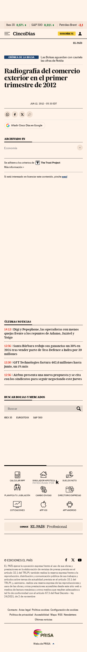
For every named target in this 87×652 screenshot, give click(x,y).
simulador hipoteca (44, 480)
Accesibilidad (41, 614)
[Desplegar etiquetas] (80, 147)
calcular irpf (17, 480)
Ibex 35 (10, 25)
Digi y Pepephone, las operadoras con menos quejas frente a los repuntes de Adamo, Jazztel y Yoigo (41, 333)
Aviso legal (25, 610)
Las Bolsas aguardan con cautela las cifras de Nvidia (61, 58)
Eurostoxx (22, 417)
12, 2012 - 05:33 (43, 103)
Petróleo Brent (68, 25)
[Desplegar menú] (7, 33)
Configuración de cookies (64, 610)
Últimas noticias (17, 321)
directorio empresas (69, 495)
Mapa (53, 614)
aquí (64, 176)
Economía (10, 148)
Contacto (13, 610)
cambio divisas (44, 495)
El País (77, 43)
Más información (13, 167)
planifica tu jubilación (17, 495)
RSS (60, 614)
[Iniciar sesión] (80, 34)
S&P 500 (36, 25)
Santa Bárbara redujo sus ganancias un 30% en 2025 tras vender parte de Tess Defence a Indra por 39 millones (43, 350)
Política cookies (40, 610)
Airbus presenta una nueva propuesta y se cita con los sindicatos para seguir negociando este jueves (43, 377)
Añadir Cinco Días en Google (26, 125)
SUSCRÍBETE (67, 33)
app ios (43, 510)
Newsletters (70, 614)
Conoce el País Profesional (43, 526)
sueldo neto (70, 480)
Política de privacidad (21, 614)
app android (69, 510)
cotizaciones (17, 510)
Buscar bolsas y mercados (24, 397)
